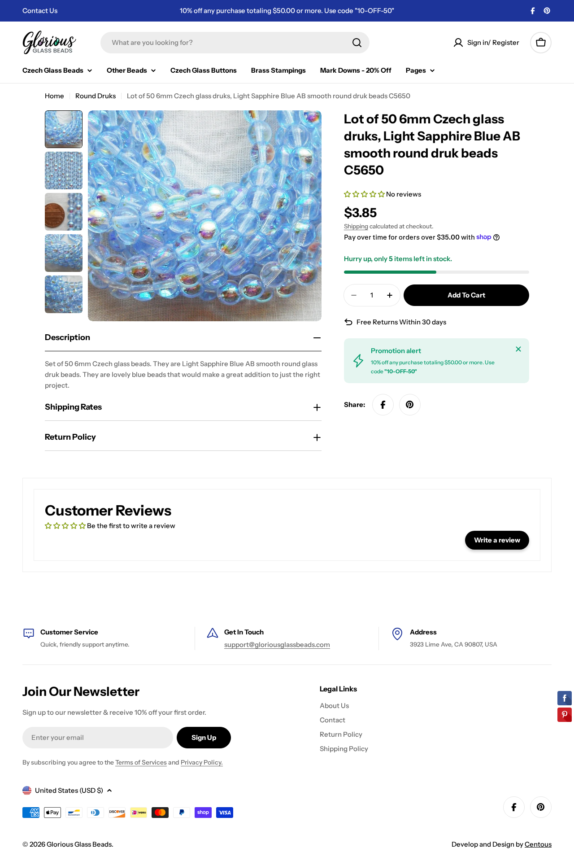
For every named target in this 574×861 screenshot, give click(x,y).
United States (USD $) (69, 790)
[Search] (357, 42)
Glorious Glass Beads (79, 844)
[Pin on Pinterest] (410, 404)
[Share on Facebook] (383, 404)
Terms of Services (141, 762)
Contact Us (39, 10)
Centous (538, 844)
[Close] (518, 349)
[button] (365, 194)
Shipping (356, 226)
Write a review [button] (497, 540)
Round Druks (95, 96)
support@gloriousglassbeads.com (277, 644)
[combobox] (235, 42)
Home (54, 96)
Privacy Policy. (202, 762)
